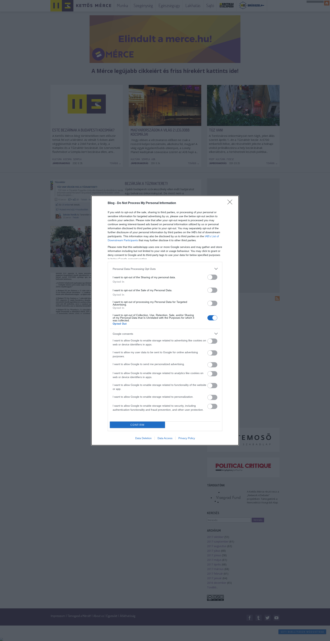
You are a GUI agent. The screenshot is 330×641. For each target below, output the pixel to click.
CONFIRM (137, 424)
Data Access (165, 438)
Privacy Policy (186, 438)
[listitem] (165, 269)
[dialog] (165, 320)
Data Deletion (143, 438)
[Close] (231, 203)
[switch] (212, 277)
